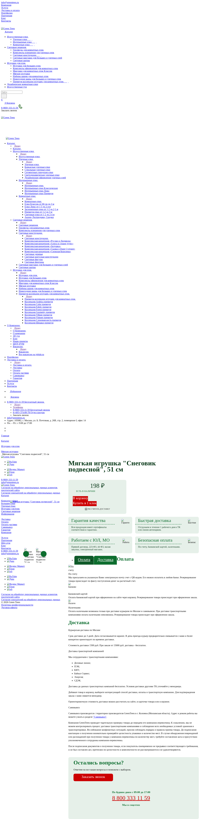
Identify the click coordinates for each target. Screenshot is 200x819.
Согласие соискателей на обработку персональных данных (30, 599)
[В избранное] (174, 457)
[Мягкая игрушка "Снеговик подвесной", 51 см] (34, 502)
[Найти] (4, 96)
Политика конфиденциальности (17, 605)
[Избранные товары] (2, 129)
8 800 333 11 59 (131, 798)
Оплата (84, 559)
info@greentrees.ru (10, 2)
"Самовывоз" (99, 717)
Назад (17, 146)
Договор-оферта (9, 607)
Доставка (105, 559)
